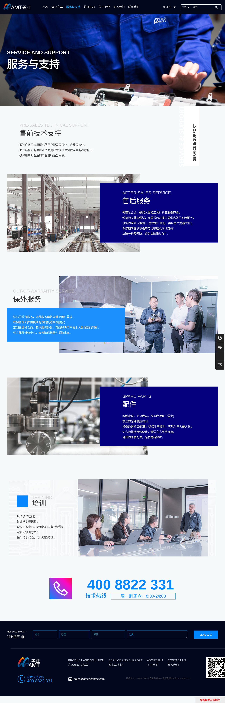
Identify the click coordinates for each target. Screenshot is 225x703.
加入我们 (119, 6)
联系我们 (133, 6)
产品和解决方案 (86, 663)
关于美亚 (104, 6)
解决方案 (57, 6)
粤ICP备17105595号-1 (180, 678)
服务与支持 (73, 6)
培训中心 (89, 6)
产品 (45, 6)
